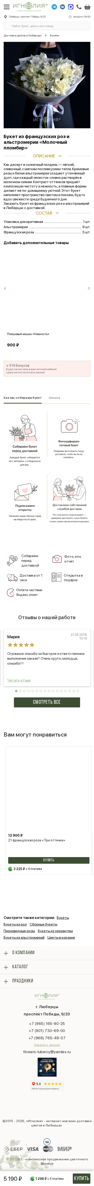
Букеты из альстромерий (24, 937)
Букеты (63, 918)
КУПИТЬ (48, 860)
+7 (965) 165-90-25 (47, 1023)
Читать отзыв (18, 680)
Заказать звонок (47, 1045)
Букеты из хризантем (55, 931)
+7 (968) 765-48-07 (47, 1038)
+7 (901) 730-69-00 (47, 1030)
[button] (16, 691)
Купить (81, 1178)
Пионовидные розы (19, 931)
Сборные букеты (43, 924)
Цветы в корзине (61, 937)
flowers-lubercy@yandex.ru (47, 1052)
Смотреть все (47, 702)
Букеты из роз (15, 924)
